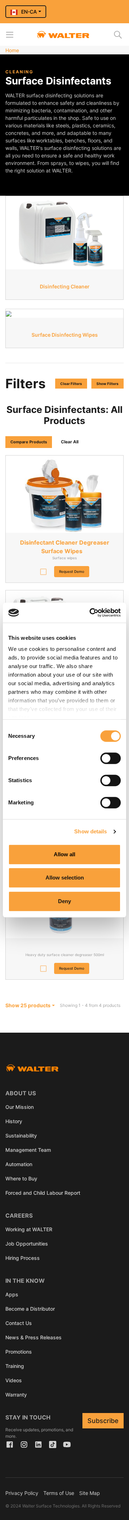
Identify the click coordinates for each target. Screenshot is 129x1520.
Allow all (64, 854)
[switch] (110, 758)
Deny (64, 901)
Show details (90, 831)
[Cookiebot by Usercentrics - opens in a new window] (91, 612)
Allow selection (65, 878)
